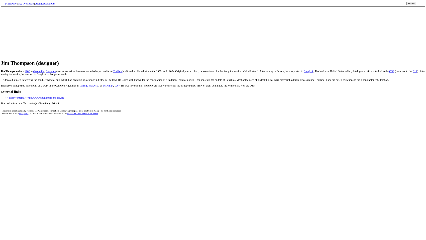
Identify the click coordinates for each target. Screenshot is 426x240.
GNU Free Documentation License (82, 113)
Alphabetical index (45, 3)
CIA (415, 71)
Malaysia (93, 85)
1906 (27, 71)
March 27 (108, 85)
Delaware (51, 71)
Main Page (10, 3)
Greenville (38, 71)
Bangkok (308, 71)
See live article (26, 3)
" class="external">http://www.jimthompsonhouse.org (35, 97)
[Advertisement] (29, 33)
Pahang (84, 85)
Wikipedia (23, 113)
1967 (117, 85)
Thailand (117, 71)
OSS (391, 71)
